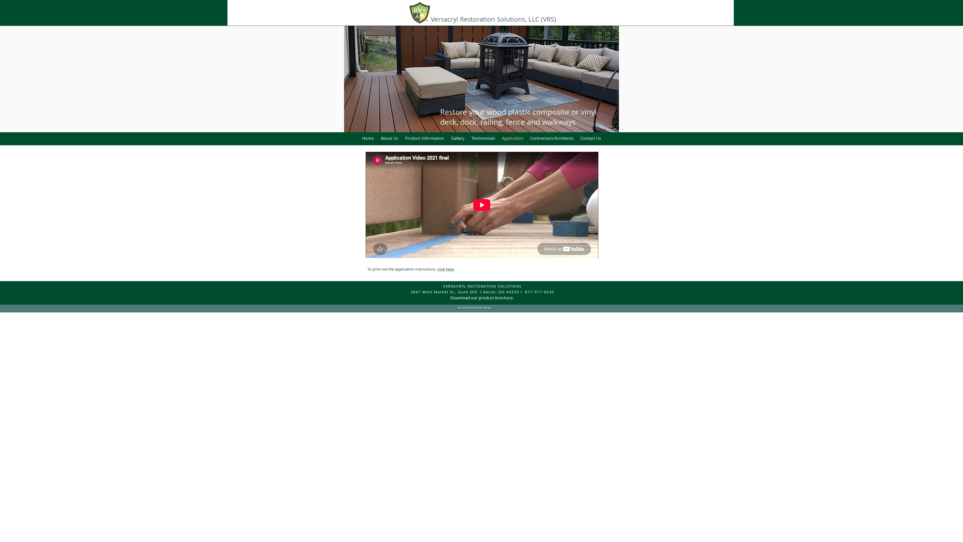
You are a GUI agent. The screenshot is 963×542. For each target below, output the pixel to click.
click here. (446, 269)
